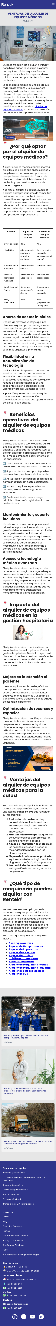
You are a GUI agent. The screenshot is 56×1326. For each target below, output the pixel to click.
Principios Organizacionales (16, 1189)
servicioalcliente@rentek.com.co (21, 1279)
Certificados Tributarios (13, 1245)
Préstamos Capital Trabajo (15, 1235)
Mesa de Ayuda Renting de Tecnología (21, 1254)
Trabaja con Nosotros (13, 1240)
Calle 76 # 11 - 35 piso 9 (16, 1267)
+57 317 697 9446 (15, 1284)
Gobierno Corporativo (13, 1185)
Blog (5, 1221)
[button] (53, 4)
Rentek (6, 1216)
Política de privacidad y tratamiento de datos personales (24, 1178)
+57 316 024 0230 (14, 1288)
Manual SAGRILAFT (11, 1194)
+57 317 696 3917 (14, 1308)
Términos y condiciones (14, 1172)
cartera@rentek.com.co (17, 1304)
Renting (6, 1231)
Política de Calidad (12, 1199)
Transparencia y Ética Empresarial (18, 1204)
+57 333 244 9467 (18, 1296)
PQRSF (6, 1250)
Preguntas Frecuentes (13, 1226)
